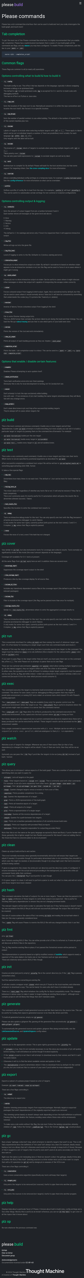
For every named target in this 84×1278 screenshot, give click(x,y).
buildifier (59, 954)
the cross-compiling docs (39, 168)
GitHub (4, 1250)
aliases (27, 46)
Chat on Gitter (7, 1253)
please (12, 4)
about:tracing (22, 322)
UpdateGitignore (29, 1031)
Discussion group (8, 1256)
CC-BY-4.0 (30, 1263)
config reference (16, 181)
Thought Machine (19, 1275)
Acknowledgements (9, 1260)
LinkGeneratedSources (10, 1031)
